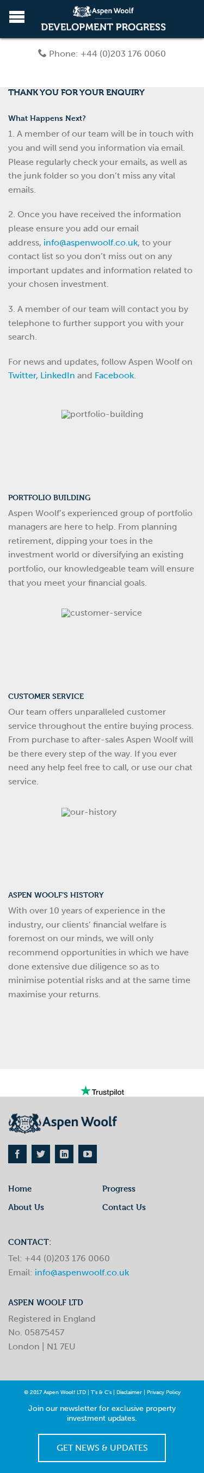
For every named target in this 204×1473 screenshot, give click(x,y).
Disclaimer (129, 1392)
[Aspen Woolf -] (103, 19)
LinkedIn (57, 375)
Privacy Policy (164, 1392)
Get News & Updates (102, 1448)
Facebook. (115, 375)
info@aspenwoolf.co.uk (91, 242)
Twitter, (23, 375)
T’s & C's (101, 1392)
